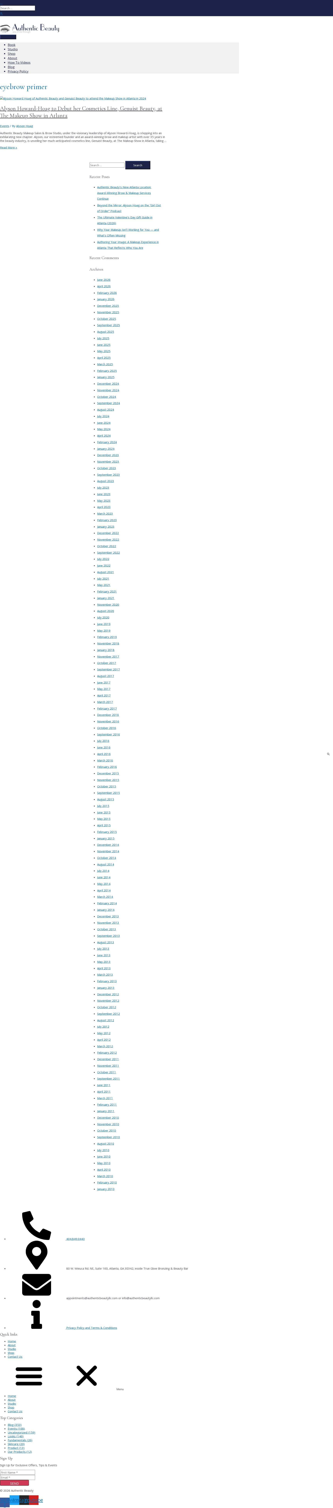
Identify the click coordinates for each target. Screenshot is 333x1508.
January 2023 (105, 526)
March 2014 (105, 897)
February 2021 (107, 591)
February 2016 (107, 767)
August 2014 (105, 864)
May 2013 (103, 962)
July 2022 (103, 559)
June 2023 (103, 494)
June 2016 (103, 747)
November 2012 (108, 1000)
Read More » (8, 147)
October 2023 (106, 468)
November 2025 (108, 312)
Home (12, 1341)
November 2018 (108, 643)
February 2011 (107, 1104)
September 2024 (108, 403)
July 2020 (103, 617)
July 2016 (103, 741)
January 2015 (105, 838)
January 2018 (105, 650)
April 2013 (104, 968)
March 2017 (105, 702)
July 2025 (103, 338)
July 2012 (103, 1026)
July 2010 (103, 1150)
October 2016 (106, 728)
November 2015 (108, 780)
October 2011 (106, 1072)
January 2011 (105, 1111)
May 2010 (103, 1163)
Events (4, 126)
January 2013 (105, 988)
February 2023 (107, 520)
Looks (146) (16, 1436)
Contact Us (15, 1356)
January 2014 (105, 910)
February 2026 (107, 293)
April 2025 (104, 357)
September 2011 (108, 1078)
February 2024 (107, 442)
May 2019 (103, 630)
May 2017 (103, 689)
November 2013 (108, 923)
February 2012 (107, 1052)
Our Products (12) (20, 1452)
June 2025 (103, 345)
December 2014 (108, 845)
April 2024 (104, 435)
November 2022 (108, 539)
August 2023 (105, 481)
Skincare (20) (16, 1444)
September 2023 (108, 474)
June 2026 (103, 280)
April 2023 (104, 507)
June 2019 (103, 624)
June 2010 (103, 1156)
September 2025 (108, 325)
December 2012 (108, 994)
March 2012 (105, 1046)
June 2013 (103, 955)
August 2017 (105, 676)
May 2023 (103, 500)
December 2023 (108, 455)
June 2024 (103, 423)
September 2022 (108, 552)
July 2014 (103, 871)
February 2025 (107, 371)
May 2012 (103, 1033)
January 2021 (105, 598)
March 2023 (105, 513)
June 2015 (103, 812)
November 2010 (108, 1124)
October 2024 (106, 397)
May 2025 (103, 351)
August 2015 (105, 799)
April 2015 (104, 825)
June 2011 (103, 1085)
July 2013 (103, 948)
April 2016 (104, 754)
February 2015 (107, 832)
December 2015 (108, 773)
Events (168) (16, 1428)
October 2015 (106, 786)
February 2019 (107, 637)
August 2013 (105, 942)
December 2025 (108, 306)
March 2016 (105, 760)
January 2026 (105, 299)
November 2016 (108, 721)
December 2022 (108, 533)
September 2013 (108, 936)
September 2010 (108, 1137)
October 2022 (106, 546)
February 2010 (107, 1182)
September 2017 (108, 669)
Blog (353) (15, 1425)
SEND (14, 1483)
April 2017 (104, 695)
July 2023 (103, 487)
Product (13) (16, 1448)
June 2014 (103, 877)
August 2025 (105, 332)
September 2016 (108, 734)
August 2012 (105, 1020)
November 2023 (108, 461)
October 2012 (106, 1007)
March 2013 (105, 974)
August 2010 (105, 1143)
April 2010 (104, 1169)
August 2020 (105, 611)
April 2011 (104, 1091)
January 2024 (105, 449)
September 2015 (108, 793)
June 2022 (103, 565)
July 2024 (103, 416)
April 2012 (104, 1040)
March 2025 (105, 364)
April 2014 (104, 890)
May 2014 (103, 884)
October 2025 (106, 319)
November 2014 (108, 851)
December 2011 (108, 1059)
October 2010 (106, 1130)
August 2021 (105, 572)
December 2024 (108, 383)
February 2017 (107, 708)
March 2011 (105, 1098)
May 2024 (103, 429)
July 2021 (103, 578)
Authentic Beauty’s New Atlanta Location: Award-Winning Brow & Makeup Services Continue (124, 193)
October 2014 (106, 858)
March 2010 (105, 1176)
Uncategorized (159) (21, 1432)
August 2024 (105, 409)
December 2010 (108, 1117)
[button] (166, 1376)
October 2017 (106, 663)
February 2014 (107, 903)
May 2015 (103, 819)
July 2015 (103, 806)
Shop (11, 1353)
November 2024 (108, 390)
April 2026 (104, 286)
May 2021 (103, 585)
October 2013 (106, 929)
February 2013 (107, 981)
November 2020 (108, 604)
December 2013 (108, 916)
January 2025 (105, 377)
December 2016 (108, 715)
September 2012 (108, 1014)
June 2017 (103, 682)
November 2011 (108, 1065)
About (12, 1345)
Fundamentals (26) (20, 1440)
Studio (12, 1349)
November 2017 (108, 656)
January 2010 (105, 1189)
